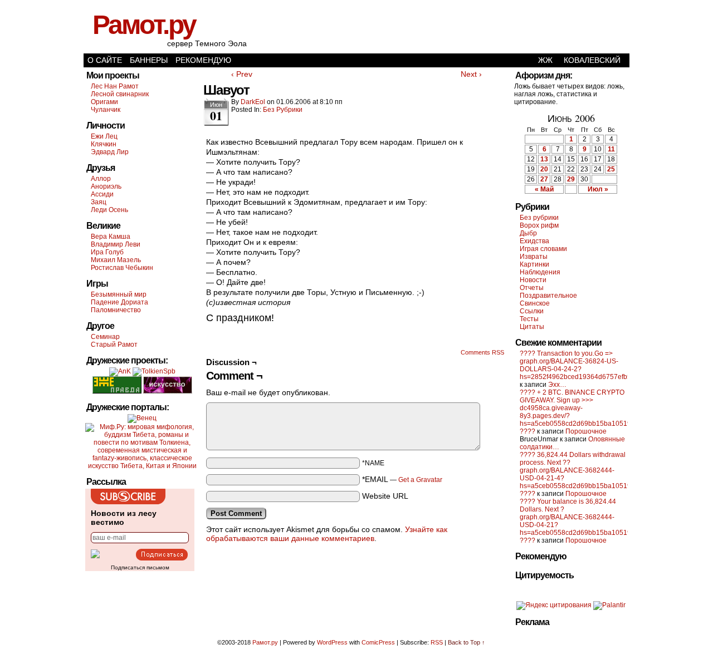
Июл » (598, 189)
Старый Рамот (114, 344)
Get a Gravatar (420, 480)
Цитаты (532, 327)
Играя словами (543, 249)
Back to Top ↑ (466, 642)
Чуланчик (105, 110)
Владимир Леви (115, 244)
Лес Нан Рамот (115, 86)
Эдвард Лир (110, 152)
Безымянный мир (118, 294)
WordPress (332, 642)
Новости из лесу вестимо (124, 518)
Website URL (385, 495)
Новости (533, 280)
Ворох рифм (539, 225)
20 (544, 169)
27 (544, 179)
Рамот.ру (144, 25)
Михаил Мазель (116, 260)
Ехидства (534, 241)
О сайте (104, 60)
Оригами (104, 102)
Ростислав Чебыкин (122, 268)
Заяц (98, 202)
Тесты (529, 319)
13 (544, 159)
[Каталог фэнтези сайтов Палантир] (609, 605)
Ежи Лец (104, 136)
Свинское (535, 303)
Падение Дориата (119, 302)
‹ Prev (241, 74)
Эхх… (557, 385)
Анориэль (106, 186)
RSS (437, 642)
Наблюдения (540, 272)
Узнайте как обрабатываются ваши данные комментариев (326, 534)
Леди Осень (109, 210)
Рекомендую (203, 60)
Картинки (534, 264)
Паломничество (116, 310)
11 (611, 149)
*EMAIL (402, 479)
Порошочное (586, 431)
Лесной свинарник (120, 94)
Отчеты (532, 288)
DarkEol (253, 102)
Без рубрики (282, 110)
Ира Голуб (107, 252)
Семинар (105, 337)
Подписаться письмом (140, 567)
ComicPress (378, 642)
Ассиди (102, 194)
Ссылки (532, 311)
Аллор (101, 179)
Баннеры (149, 60)
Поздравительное (548, 295)
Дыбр (528, 233)
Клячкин (103, 144)
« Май (544, 189)
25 (611, 169)
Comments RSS (482, 352)
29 (571, 179)
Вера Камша (110, 236)
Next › (471, 74)
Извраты (534, 256)
